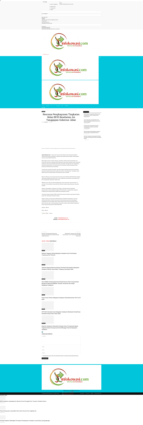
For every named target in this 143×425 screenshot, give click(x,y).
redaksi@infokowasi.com (63, 217)
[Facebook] (43, 1)
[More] (53, 227)
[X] (45, 1)
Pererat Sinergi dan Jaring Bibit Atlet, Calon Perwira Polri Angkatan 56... (18, 411)
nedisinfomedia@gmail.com (68, 394)
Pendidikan (67, 105)
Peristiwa (43, 250)
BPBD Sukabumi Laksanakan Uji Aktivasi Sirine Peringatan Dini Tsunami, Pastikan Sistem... (23, 401)
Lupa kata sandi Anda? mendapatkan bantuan (50, 19)
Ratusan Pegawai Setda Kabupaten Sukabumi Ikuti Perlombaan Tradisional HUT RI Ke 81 (92, 132)
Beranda (43, 109)
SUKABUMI (47, 109)
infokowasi (46, 122)
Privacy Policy (44, 20)
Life (51, 105)
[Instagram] (44, 1)
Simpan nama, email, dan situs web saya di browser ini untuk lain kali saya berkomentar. (60, 355)
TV (54, 105)
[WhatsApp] (50, 227)
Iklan (62, 105)
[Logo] (70, 79)
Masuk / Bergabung (53, 4)
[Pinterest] (48, 227)
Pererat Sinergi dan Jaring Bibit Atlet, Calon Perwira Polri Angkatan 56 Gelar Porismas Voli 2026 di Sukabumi (92, 121)
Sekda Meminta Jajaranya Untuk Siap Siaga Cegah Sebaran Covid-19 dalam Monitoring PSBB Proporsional (72, 234)
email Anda (44, 26)
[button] (100, 57)
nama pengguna (45, 13)
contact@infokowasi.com (75, 390)
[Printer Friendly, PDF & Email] (47, 213)
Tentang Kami (82, 393)
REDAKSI (92, 393)
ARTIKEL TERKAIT (46, 241)
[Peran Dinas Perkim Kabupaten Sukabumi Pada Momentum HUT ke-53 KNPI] (61, 291)
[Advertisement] (55, 152)
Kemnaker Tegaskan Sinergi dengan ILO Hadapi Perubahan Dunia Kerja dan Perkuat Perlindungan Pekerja (92, 137)
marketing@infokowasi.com (63, 219)
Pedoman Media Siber (97, 393)
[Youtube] (44, 107)
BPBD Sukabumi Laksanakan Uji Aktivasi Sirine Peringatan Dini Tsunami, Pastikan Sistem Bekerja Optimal (92, 115)
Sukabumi (47, 105)
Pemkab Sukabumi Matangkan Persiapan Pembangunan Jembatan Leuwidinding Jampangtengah (91, 126)
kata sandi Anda (44, 17)
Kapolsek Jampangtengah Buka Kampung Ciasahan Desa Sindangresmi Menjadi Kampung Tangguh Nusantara (50, 234)
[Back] (59, 1)
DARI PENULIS (53, 241)
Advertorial (58, 105)
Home (43, 105)
